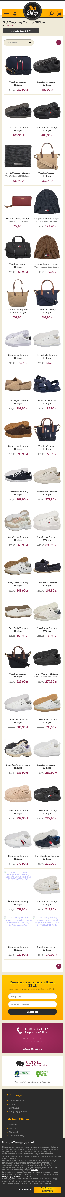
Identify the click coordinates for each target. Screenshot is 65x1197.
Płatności (13, 1132)
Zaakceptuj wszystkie (47, 1189)
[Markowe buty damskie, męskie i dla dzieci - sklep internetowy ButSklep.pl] (32, 11)
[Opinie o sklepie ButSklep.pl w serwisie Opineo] (22, 1073)
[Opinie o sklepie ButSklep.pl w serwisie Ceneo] (42, 1073)
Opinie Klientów (16, 1101)
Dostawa (13, 1128)
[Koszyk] (59, 13)
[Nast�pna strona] (58, 42)
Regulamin (14, 1108)
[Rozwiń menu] (7, 13)
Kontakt (13, 1125)
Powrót (9, 26)
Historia (13, 1104)
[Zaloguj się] (15, 13)
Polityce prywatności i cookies (16, 1176)
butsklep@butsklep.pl (32, 1049)
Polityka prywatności (19, 1111)
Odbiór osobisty (16, 1136)
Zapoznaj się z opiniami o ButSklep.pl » (32, 1082)
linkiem (34, 1170)
